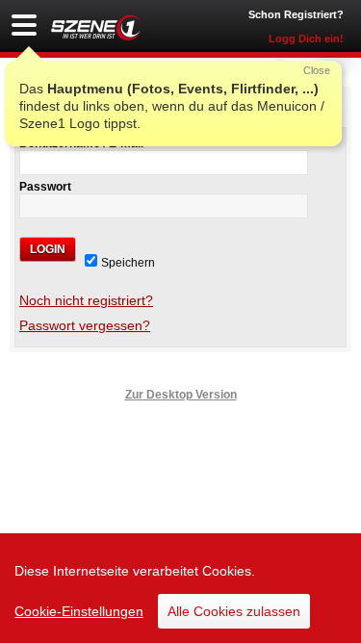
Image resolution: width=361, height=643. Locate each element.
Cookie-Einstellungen (78, 611)
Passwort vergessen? (84, 325)
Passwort (45, 186)
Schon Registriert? (296, 14)
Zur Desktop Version (181, 394)
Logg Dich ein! (306, 38)
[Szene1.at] (96, 27)
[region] (180, 588)
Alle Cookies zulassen (234, 611)
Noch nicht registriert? (86, 300)
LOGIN (47, 249)
